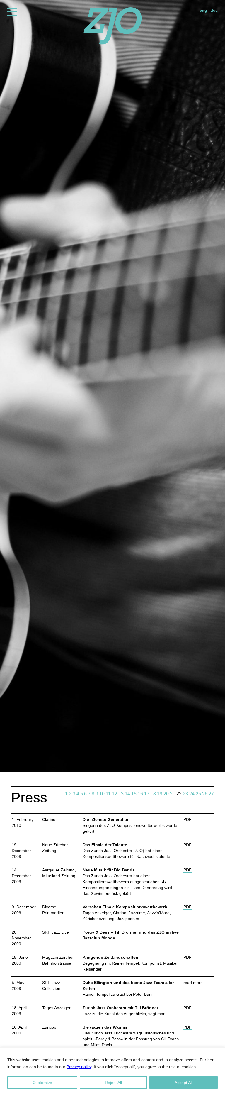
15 (134, 793)
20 (166, 793)
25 (198, 793)
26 (204, 793)
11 (108, 793)
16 (140, 793)
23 (185, 793)
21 (172, 793)
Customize (42, 1082)
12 (114, 793)
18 (153, 793)
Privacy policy (79, 1066)
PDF (187, 819)
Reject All (113, 1082)
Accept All (183, 1082)
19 (159, 793)
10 (102, 793)
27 (211, 793)
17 (146, 793)
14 (127, 793)
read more (193, 982)
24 (192, 793)
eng (203, 10)
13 (121, 793)
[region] (112, 1070)
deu (214, 10)
